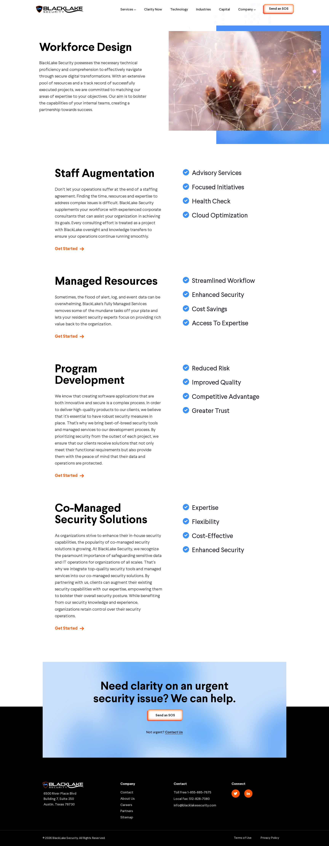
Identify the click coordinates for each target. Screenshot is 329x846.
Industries (203, 9)
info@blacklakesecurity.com (195, 805)
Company (245, 9)
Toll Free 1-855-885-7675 (192, 792)
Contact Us (174, 732)
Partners (126, 811)
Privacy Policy (269, 837)
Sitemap (126, 817)
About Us (127, 798)
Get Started (66, 248)
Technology (179, 9)
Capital (224, 9)
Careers (126, 805)
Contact (126, 792)
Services (126, 9)
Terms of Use (243, 837)
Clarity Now (153, 9)
